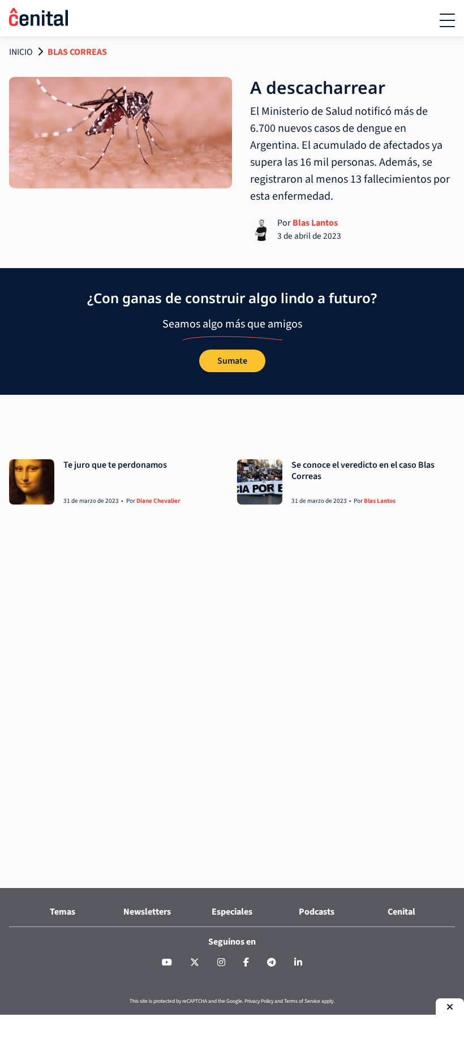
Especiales (232, 912)
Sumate (232, 361)
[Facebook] (246, 962)
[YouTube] (167, 962)
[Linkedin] (298, 962)
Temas (62, 912)
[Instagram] (221, 962)
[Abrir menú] (447, 20)
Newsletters (147, 912)
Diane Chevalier (158, 501)
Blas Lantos (315, 223)
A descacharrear (317, 87)
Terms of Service (302, 1001)
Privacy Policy (258, 1001)
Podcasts (316, 912)
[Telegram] (271, 962)
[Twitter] (194, 962)
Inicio (21, 52)
